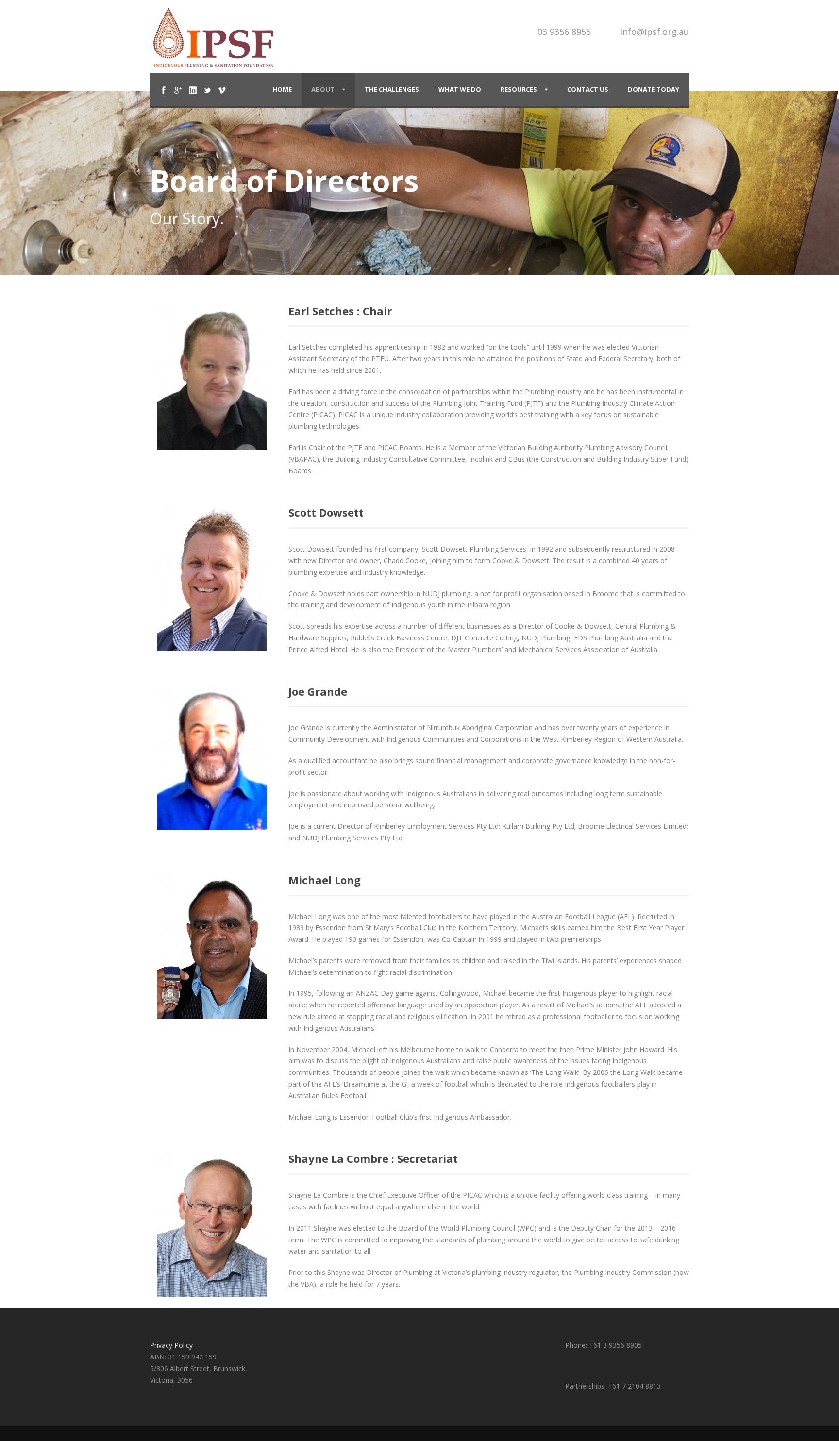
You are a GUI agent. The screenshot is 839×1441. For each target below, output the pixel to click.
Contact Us (587, 89)
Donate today (653, 89)
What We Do (459, 89)
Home (282, 89)
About (323, 89)
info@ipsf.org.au (654, 31)
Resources (519, 89)
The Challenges (392, 89)
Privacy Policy (171, 1345)
